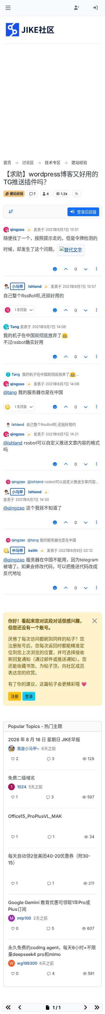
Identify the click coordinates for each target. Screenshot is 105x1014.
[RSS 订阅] (76, 194)
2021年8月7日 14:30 (32, 499)
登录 (29, 696)
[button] (8, 8)
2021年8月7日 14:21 (62, 434)
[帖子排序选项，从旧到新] (11, 211)
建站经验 (16, 194)
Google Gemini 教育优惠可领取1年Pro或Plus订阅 (49, 906)
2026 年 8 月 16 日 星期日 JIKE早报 (44, 739)
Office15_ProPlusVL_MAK (35, 816)
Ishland (34, 286)
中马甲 (17, 550)
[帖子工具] (97, 269)
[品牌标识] (30, 29)
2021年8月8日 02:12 (76, 550)
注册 (14, 696)
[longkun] (11, 872)
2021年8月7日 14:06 (49, 326)
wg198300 (27, 963)
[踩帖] (86, 269)
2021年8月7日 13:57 (79, 286)
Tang (14, 326)
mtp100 (24, 918)
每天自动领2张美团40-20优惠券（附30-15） (49, 859)
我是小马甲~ (28, 748)
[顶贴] (66, 269)
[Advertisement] (52, 99)
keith (33, 550)
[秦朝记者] (11, 748)
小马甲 (17, 286)
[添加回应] (55, 269)
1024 (21, 787)
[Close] (94, 621)
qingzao (17, 229)
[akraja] (11, 826)
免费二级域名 (21, 778)
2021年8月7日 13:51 (62, 229)
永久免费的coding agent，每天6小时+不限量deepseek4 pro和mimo (52, 951)
